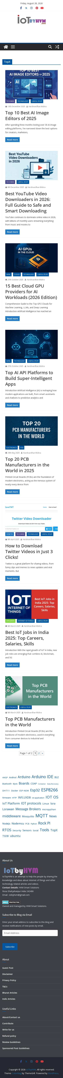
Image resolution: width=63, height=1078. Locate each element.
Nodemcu (18, 823)
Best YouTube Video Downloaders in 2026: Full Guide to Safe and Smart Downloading (28, 202)
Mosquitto (28, 816)
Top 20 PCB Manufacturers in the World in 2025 (27, 464)
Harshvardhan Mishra (37, 106)
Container (42, 784)
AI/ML (8, 274)
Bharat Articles (9, 992)
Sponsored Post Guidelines (15, 1048)
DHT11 (6, 790)
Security (17, 830)
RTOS (6, 829)
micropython (49, 809)
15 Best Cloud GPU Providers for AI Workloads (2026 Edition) (31, 291)
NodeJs (6, 823)
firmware (6, 797)
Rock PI (44, 822)
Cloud (17, 274)
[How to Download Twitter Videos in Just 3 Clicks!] (31, 517)
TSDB (5, 836)
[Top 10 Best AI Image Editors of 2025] (31, 84)
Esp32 (35, 790)
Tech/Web (10, 101)
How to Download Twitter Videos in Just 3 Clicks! (29, 551)
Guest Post (7, 967)
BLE (57, 777)
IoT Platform (11, 803)
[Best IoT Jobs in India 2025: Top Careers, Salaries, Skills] (31, 604)
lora (52, 803)
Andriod (12, 777)
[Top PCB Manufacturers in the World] (31, 690)
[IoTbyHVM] (5, 46)
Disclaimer (7, 974)
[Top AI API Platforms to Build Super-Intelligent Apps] (31, 344)
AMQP (5, 777)
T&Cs (4, 986)
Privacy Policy (9, 980)
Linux (45, 803)
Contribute (7, 1023)
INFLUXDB (24, 797)
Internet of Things (26, 621)
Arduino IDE (42, 776)
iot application (38, 798)
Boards (24, 783)
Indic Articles (8, 998)
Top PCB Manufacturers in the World (30, 722)
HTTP (14, 798)
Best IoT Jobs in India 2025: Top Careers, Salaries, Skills (27, 638)
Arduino (24, 776)
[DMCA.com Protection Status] (11, 902)
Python (34, 824)
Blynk (15, 784)
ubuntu (15, 836)
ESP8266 (49, 790)
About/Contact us (11, 1017)
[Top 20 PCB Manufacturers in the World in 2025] (31, 431)
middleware (11, 816)
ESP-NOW (24, 790)
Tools (44, 829)
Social (35, 830)
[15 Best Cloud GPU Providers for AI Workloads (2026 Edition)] (31, 258)
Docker (14, 790)
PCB (21, 448)
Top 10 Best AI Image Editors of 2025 (27, 115)
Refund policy (9, 1036)
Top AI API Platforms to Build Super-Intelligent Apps (29, 378)
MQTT (41, 816)
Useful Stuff (37, 101)
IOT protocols (31, 803)
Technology (23, 101)
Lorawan (8, 809)
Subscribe (10, 946)
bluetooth (7, 783)
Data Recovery (52, 784)
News (53, 816)
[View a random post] (57, 46)
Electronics (11, 448)
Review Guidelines (11, 1042)
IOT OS (52, 797)
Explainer (10, 621)
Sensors (27, 830)
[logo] (20, 867)
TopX (53, 830)
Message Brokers (28, 809)
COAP (34, 783)
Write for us (8, 1029)
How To (9, 534)
